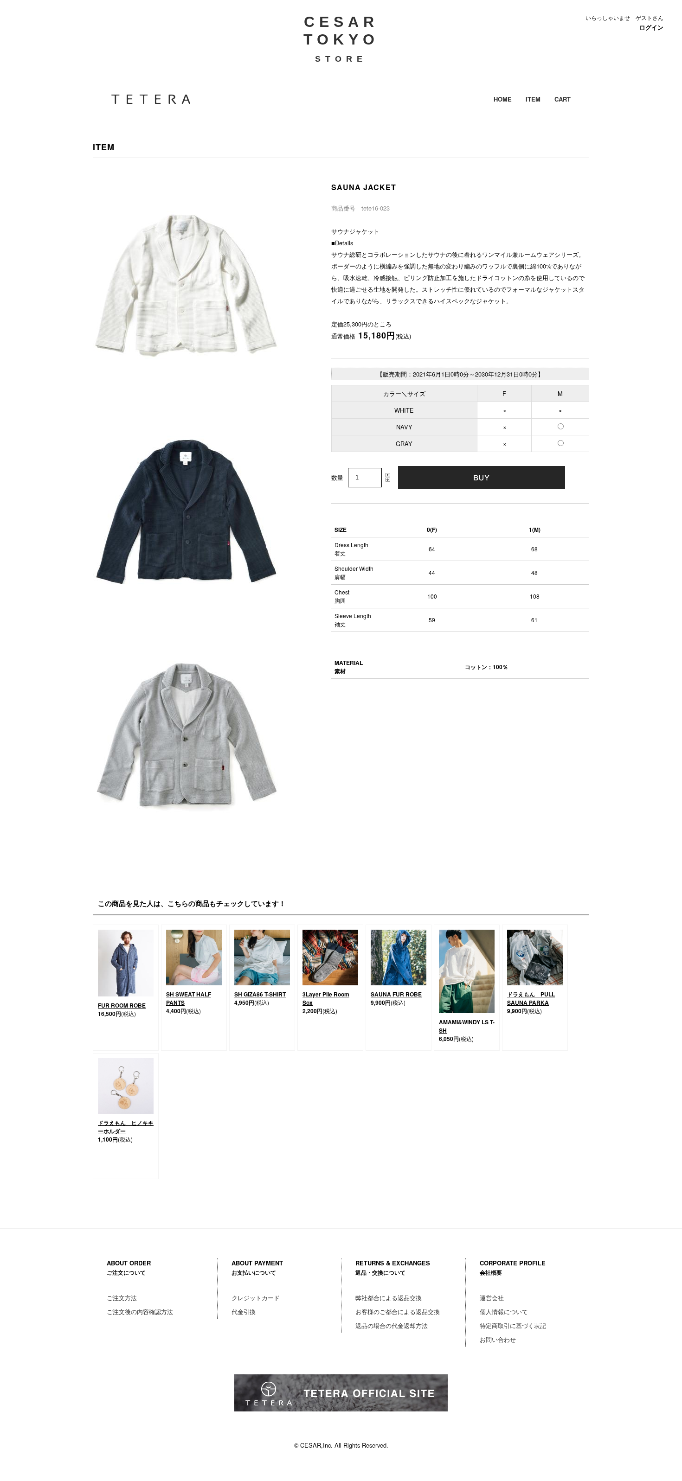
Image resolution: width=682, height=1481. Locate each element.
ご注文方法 (122, 1297)
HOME (503, 99)
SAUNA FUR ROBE (396, 994)
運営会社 (492, 1297)
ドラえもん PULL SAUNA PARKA (531, 998)
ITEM (533, 99)
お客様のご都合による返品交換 (397, 1311)
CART (562, 99)
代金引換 (244, 1311)
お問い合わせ (498, 1339)
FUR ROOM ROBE (122, 1005)
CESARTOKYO (341, 38)
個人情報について (504, 1311)
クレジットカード (256, 1297)
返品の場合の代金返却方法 (391, 1325)
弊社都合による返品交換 (388, 1297)
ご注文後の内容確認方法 (140, 1311)
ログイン (651, 27)
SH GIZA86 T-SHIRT (260, 994)
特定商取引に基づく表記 (513, 1325)
